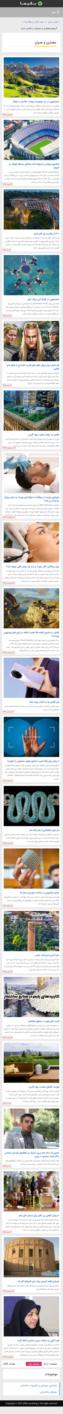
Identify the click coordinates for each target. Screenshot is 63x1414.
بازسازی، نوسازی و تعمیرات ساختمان (38, 1385)
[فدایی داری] (31, 3)
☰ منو (56, 12)
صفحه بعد (33, 1364)
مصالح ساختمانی (48, 1392)
